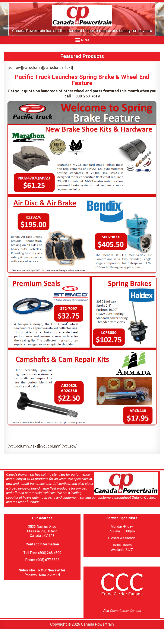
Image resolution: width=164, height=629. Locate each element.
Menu (85, 40)
